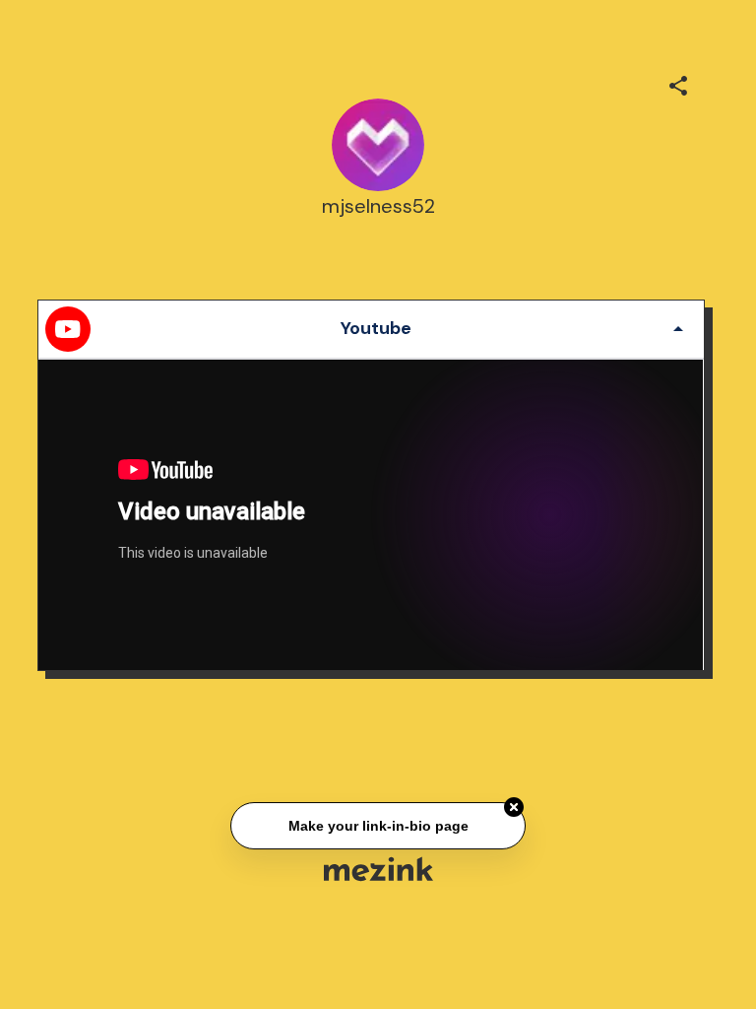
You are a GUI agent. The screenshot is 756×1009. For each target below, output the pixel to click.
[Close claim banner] (514, 808)
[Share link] (678, 83)
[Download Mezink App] (378, 868)
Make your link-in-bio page (377, 826)
